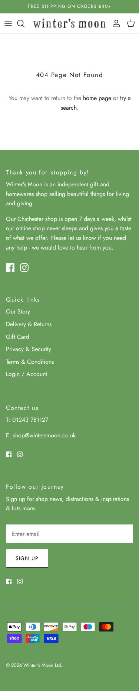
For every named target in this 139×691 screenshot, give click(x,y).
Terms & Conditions (30, 361)
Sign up (27, 558)
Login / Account (26, 374)
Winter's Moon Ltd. (42, 665)
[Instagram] (24, 267)
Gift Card (17, 336)
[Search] (24, 23)
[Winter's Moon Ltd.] (69, 23)
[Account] (114, 23)
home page (97, 98)
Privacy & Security (28, 349)
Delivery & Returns (29, 324)
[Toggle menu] (8, 23)
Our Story (18, 311)
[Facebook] (10, 267)
